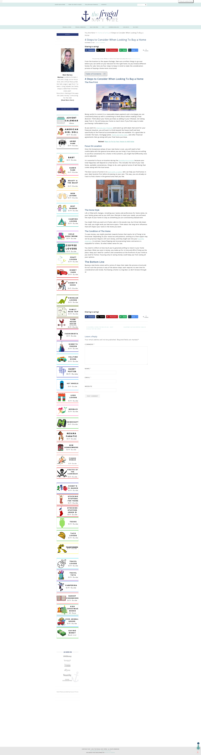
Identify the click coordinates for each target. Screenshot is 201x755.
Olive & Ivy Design (110, 752)
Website (88, 386)
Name (88, 368)
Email (88, 377)
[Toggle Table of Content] (104, 74)
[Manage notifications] (198, 752)
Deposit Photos (74, 692)
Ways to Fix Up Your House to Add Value (119, 141)
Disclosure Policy (95, 750)
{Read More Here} (67, 100)
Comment (90, 344)
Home (100, 33)
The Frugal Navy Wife (100, 16)
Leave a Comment (100, 42)
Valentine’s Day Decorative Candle (134, 327)
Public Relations (106, 750)
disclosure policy (135, 58)
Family (106, 33)
